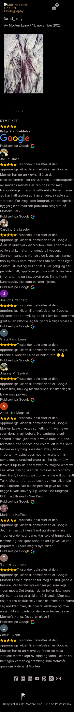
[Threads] (51, 678)
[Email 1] (58, 678)
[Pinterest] (44, 678)
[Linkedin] (30, 678)
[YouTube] (37, 678)
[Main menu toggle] (66, 8)
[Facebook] (15, 678)
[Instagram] (23, 678)
